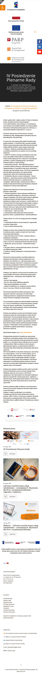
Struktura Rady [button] (7, 600)
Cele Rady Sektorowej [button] (8, 604)
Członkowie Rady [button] (7, 598)
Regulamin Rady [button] (7, 602)
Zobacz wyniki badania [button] (26, 332)
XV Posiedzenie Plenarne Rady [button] (16, 449)
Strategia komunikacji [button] (8, 610)
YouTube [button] (22, 644)
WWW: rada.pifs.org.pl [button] (9, 650)
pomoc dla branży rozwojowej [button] (16, 87)
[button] (2, 7)
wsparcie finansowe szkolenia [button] (20, 89)
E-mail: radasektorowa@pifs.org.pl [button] (12, 647)
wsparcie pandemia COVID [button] (25, 91)
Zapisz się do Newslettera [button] (30, 633)
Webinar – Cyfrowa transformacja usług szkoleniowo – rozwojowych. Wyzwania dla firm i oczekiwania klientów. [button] (20, 527)
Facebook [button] (23, 637)
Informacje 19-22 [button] (17, 85)
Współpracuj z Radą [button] (8, 606)
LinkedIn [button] (20, 640)
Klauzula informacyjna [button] (9, 612)
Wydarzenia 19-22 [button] (26, 85)
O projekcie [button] (6, 608)
